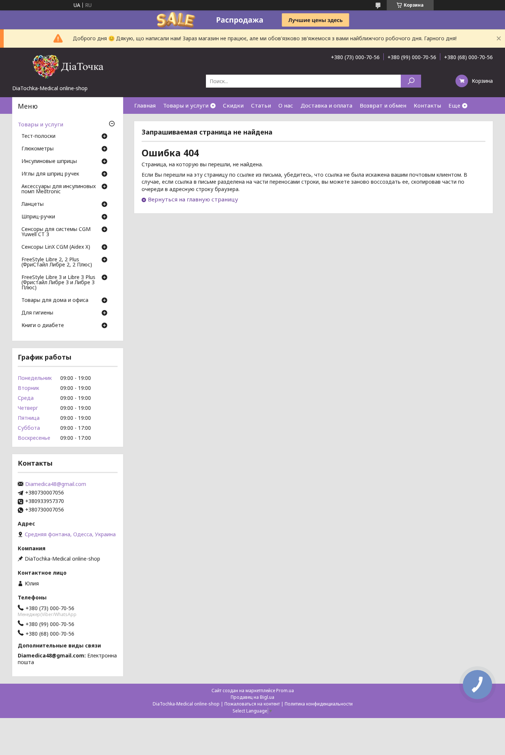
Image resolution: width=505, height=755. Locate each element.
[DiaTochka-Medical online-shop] (67, 66)
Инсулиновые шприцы (49, 161)
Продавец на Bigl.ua (252, 697)
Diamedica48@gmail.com (55, 484)
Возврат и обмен (383, 105)
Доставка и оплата (326, 105)
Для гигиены (37, 313)
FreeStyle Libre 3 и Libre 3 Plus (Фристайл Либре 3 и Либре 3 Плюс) (58, 283)
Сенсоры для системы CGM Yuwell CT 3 (56, 232)
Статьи (261, 105)
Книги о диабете (42, 326)
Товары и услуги (186, 105)
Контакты (427, 105)
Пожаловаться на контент (252, 704)
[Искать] (411, 81)
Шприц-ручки (38, 217)
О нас (285, 105)
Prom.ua (285, 690)
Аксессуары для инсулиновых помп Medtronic (58, 189)
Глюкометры (37, 149)
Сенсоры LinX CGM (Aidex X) (55, 247)
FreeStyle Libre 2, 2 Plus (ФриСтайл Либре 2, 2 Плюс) (56, 262)
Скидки (233, 105)
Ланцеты (32, 204)
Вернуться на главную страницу (193, 199)
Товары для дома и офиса (54, 300)
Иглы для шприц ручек (50, 174)
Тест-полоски (38, 136)
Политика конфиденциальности (319, 704)
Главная (145, 105)
